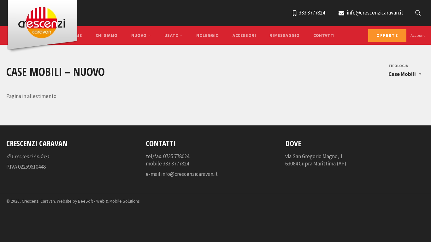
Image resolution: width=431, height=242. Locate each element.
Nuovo (139, 35)
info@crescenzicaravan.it (374, 12)
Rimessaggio (284, 35)
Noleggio (207, 35)
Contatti (324, 35)
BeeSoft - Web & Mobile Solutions (108, 201)
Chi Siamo (107, 35)
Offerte (387, 35)
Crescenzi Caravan (38, 201)
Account (417, 35)
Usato (172, 35)
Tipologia (398, 65)
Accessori (244, 35)
